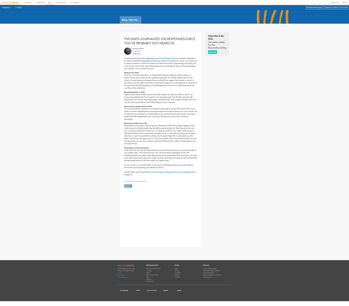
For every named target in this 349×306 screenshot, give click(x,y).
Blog (50, 2)
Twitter (176, 271)
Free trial (344, 7)
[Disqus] (160, 215)
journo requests (142, 181)
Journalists (40, 2)
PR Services (28, 2)
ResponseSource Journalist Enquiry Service (162, 58)
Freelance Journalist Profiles (212, 275)
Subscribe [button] (212, 52)
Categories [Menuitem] (5, 7)
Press (147, 277)
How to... (134, 19)
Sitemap (120, 273)
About (148, 273)
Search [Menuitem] (19, 7)
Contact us (149, 281)
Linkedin (177, 275)
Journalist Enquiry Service (211, 271)
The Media (149, 271)
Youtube (177, 277)
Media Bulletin (61, 2)
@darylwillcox (137, 54)
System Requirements (123, 277)
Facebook (177, 273)
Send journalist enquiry (314, 7)
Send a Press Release (152, 275)
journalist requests (132, 181)
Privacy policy (121, 275)
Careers (148, 279)
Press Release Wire (208, 273)
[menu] (335, 2)
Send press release (331, 7)
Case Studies (74, 2)
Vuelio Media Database (210, 268)
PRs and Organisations (153, 268)
